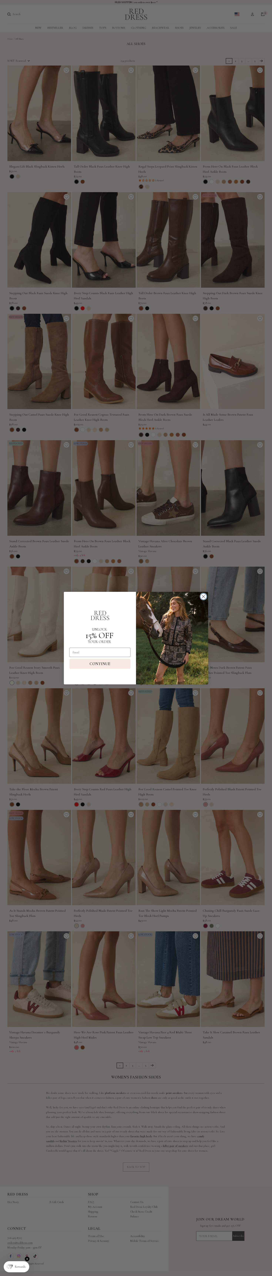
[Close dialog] (203, 596)
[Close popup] (27, 1259)
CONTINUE (100, 663)
